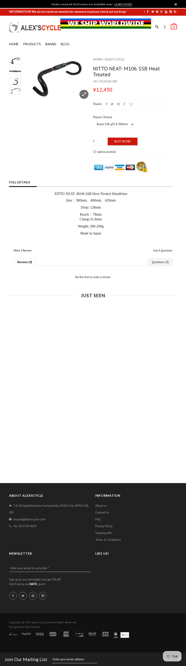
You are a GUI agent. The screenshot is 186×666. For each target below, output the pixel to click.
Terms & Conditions (108, 540)
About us (101, 506)
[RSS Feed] (175, 11)
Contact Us (102, 512)
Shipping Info (103, 533)
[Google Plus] (161, 11)
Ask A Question (162, 250)
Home (97, 59)
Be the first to (93, 277)
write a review (102, 277)
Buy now (123, 141)
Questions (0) (160, 262)
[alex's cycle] (37, 27)
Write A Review (23, 250)
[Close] (176, 4)
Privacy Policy (104, 526)
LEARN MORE (123, 4)
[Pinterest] (157, 11)
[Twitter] (152, 11)
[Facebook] (147, 11)
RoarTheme (32, 627)
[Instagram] (170, 11)
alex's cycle (114, 59)
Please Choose (102, 117)
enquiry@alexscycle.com (29, 519)
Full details (19, 182)
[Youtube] (166, 11)
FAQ (97, 519)
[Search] (157, 27)
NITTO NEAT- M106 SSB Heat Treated (126, 71)
